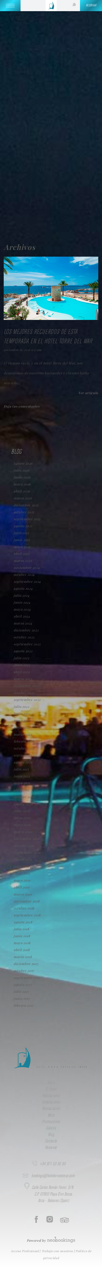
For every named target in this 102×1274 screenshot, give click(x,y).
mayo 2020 (22, 825)
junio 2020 (22, 818)
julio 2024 (21, 595)
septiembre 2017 (27, 977)
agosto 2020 (23, 804)
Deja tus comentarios (21, 406)
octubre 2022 (24, 692)
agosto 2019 (23, 859)
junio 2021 (22, 776)
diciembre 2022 (26, 686)
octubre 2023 (24, 637)
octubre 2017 (24, 970)
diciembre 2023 (26, 630)
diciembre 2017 (26, 964)
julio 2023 (21, 658)
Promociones (51, 1122)
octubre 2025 (24, 512)
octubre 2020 (24, 797)
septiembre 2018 (27, 915)
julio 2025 (21, 533)
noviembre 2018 (26, 901)
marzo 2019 (23, 894)
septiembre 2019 (27, 852)
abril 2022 (22, 727)
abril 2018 (22, 950)
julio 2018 (21, 929)
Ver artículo (88, 393)
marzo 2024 (23, 623)
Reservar (51, 1148)
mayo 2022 (22, 720)
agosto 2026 (23, 463)
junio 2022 (22, 713)
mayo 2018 (22, 943)
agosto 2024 (23, 588)
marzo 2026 (23, 498)
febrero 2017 (23, 1005)
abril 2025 (22, 553)
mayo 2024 (22, 609)
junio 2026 (22, 477)
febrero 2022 (24, 741)
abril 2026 (22, 491)
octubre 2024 (24, 574)
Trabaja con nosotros (58, 1251)
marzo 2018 (23, 957)
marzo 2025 (23, 560)
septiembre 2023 (27, 644)
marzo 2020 (23, 831)
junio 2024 (22, 602)
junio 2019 (22, 873)
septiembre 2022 (27, 699)
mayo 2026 (22, 484)
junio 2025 (22, 540)
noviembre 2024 (27, 567)
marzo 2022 (23, 734)
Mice (51, 1115)
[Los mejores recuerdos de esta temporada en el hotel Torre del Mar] (51, 318)
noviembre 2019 (26, 838)
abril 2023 (22, 672)
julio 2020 (22, 811)
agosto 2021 (23, 762)
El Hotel (51, 1089)
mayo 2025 (22, 547)
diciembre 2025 (26, 505)
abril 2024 (22, 616)
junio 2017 (22, 998)
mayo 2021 (22, 783)
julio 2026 (21, 470)
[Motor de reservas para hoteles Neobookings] (61, 1238)
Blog (51, 1135)
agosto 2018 (23, 922)
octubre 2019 (24, 845)
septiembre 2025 (27, 519)
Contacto (51, 1141)
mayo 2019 (22, 880)
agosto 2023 (23, 651)
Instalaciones (51, 1102)
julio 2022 (21, 706)
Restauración (51, 1109)
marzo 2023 (23, 679)
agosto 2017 (23, 984)
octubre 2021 (24, 748)
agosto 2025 (23, 526)
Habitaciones (51, 1096)
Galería (51, 1128)
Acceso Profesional (25, 1251)
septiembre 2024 (27, 581)
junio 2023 (22, 665)
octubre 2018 (24, 908)
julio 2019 (21, 866)
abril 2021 (21, 790)
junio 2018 (22, 936)
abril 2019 (22, 887)
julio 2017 (21, 991)
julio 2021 (21, 769)
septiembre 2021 (27, 755)
